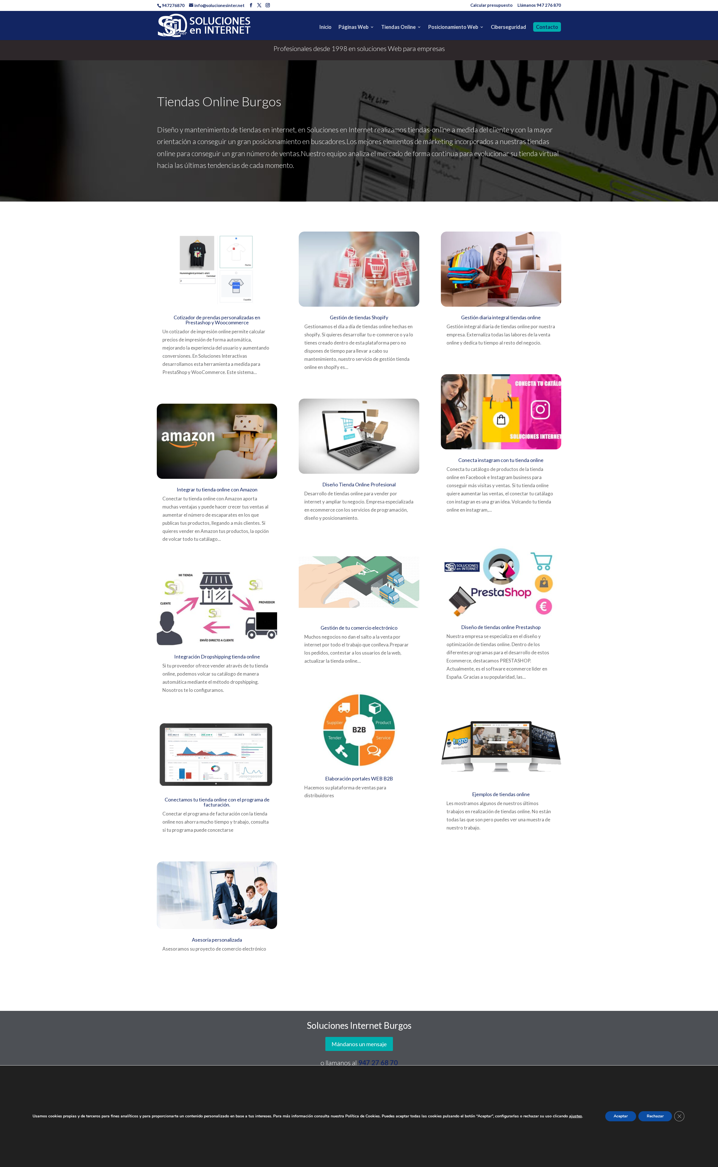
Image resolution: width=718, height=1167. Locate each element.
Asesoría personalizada (217, 940)
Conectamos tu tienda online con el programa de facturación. (217, 802)
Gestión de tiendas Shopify (359, 317)
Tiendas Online (398, 27)
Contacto (547, 27)
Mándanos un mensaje (359, 1044)
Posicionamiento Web (453, 27)
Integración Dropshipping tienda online (217, 656)
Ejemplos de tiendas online (501, 794)
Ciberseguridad (508, 27)
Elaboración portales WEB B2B (359, 778)
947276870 (173, 5)
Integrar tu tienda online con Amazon (217, 489)
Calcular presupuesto (491, 5)
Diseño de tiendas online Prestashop (501, 627)
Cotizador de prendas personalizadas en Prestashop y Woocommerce (217, 319)
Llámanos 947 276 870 (539, 5)
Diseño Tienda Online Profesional (359, 484)
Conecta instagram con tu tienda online (501, 460)
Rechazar (655, 1116)
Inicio (325, 27)
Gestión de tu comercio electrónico (359, 628)
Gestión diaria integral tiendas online (501, 317)
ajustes (575, 1116)
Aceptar (621, 1116)
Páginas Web (354, 27)
